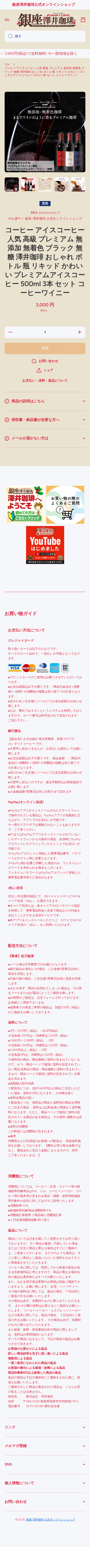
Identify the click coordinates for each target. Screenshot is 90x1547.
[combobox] (45, 36)
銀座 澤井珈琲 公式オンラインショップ (50, 1519)
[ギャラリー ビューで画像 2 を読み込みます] (28, 184)
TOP (7, 64)
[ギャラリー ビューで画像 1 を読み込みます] (12, 184)
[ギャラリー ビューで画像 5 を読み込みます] (78, 184)
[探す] (9, 36)
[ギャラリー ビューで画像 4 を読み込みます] (61, 184)
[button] (45, 370)
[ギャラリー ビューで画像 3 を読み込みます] (45, 184)
